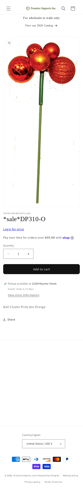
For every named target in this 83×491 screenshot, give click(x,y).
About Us (15, 387)
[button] (8, 8)
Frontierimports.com (25, 475)
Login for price (13, 229)
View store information (23, 295)
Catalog (14, 396)
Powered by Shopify (48, 475)
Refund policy (70, 475)
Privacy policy (32, 481)
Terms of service (53, 481)
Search (13, 377)
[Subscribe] (62, 419)
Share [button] (11, 319)
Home (13, 367)
